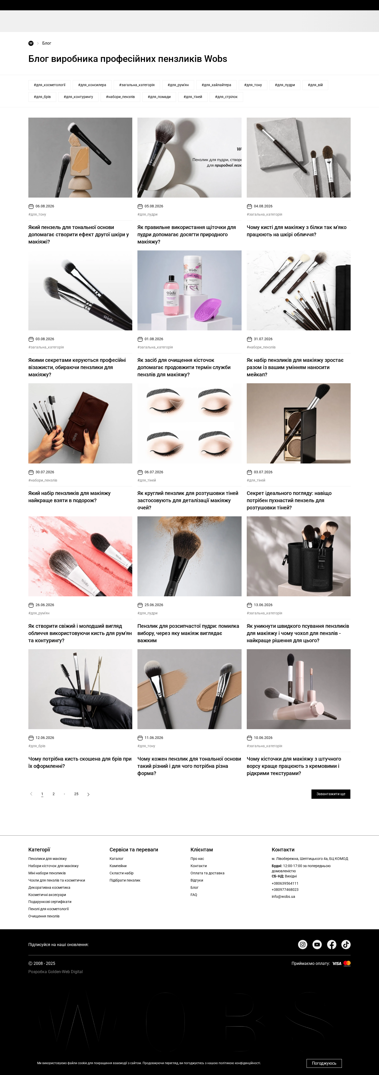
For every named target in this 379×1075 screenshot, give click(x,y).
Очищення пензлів (44, 916)
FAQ (194, 895)
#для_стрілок (226, 97)
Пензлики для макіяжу (47, 859)
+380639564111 (285, 883)
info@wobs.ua (283, 896)
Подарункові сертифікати (49, 902)
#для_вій (315, 85)
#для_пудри (285, 85)
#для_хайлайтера (216, 85)
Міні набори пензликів (47, 873)
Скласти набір (122, 873)
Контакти (199, 866)
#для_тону (253, 85)
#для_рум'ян (178, 85)
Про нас (197, 859)
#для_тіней (193, 97)
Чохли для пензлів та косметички (56, 880)
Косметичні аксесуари (47, 895)
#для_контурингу (78, 97)
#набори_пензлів (120, 97)
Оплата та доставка (208, 873)
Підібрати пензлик (125, 880)
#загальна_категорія (137, 85)
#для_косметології (49, 85)
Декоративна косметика (49, 887)
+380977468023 (285, 889)
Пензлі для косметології (48, 909)
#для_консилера (92, 85)
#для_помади (159, 97)
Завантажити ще (331, 794)
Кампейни (118, 866)
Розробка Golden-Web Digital (55, 971)
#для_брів (42, 97)
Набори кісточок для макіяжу (53, 866)
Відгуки (197, 880)
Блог (195, 887)
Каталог (116, 859)
